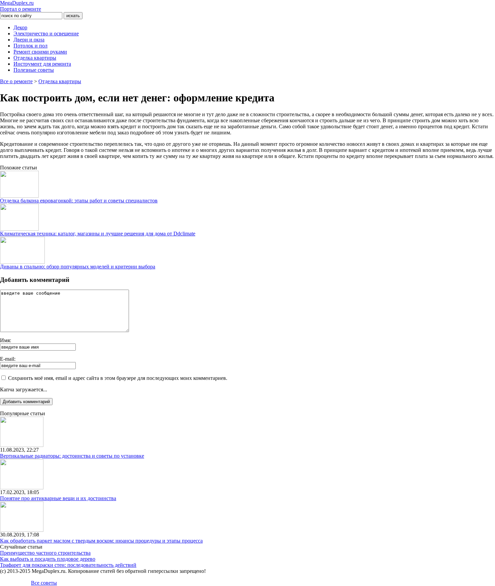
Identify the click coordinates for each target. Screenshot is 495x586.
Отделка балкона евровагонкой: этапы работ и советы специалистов (79, 200)
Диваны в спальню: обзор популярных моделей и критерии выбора (77, 266)
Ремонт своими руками (40, 52)
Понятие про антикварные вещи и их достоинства (58, 498)
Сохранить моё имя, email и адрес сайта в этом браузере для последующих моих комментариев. (117, 378)
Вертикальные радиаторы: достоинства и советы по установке (72, 456)
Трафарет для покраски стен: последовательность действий (68, 565)
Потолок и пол (30, 45)
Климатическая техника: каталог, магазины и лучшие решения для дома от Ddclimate (97, 233)
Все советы (44, 583)
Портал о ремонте (20, 6)
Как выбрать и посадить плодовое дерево (47, 559)
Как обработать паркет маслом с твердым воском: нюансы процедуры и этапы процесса (101, 541)
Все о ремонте (16, 81)
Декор (20, 27)
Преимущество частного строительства (45, 553)
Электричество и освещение (46, 33)
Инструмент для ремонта (42, 64)
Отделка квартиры (34, 58)
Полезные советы (33, 70)
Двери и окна (28, 39)
